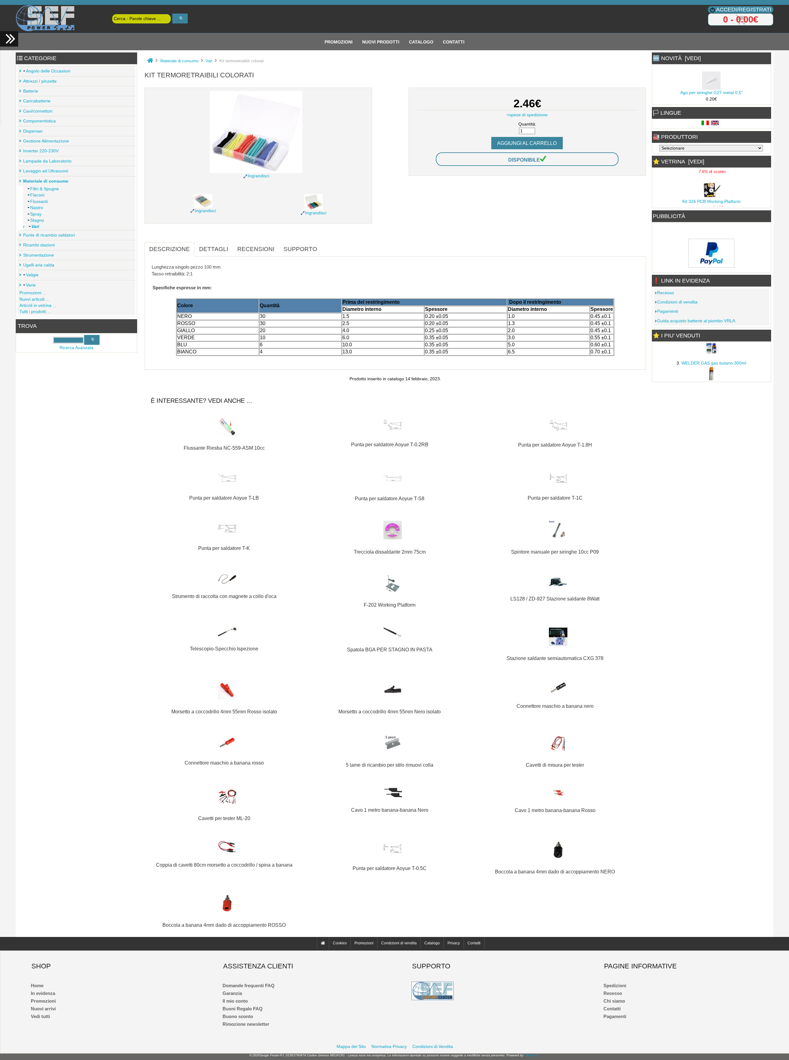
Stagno (37, 220)
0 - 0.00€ (740, 19)
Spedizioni (614, 985)
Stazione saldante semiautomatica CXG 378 (555, 658)
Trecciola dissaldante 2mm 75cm (390, 552)
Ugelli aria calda (38, 265)
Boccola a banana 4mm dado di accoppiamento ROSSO (224, 925)
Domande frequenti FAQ (249, 985)
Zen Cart (532, 1055)
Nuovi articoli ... (34, 299)
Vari (209, 61)
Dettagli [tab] (213, 249)
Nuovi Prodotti (380, 41)
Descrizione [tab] (169, 249)
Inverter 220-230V (41, 151)
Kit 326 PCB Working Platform (711, 197)
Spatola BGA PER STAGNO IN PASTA (389, 649)
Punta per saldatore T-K (224, 548)
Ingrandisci (205, 210)
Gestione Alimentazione (46, 141)
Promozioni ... (32, 293)
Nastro (36, 207)
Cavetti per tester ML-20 (224, 818)
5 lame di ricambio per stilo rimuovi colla (389, 765)
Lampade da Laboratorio (47, 161)
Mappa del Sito (351, 1046)
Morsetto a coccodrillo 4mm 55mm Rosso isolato (224, 711)
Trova (27, 326)
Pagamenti (667, 311)
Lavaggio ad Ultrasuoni (45, 171)
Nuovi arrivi (43, 1008)
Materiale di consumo (179, 61)
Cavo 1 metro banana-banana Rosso (555, 810)
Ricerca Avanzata (76, 347)
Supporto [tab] (300, 249)
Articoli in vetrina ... (37, 305)
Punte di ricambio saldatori (49, 235)
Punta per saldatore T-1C (555, 498)
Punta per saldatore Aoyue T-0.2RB (389, 444)
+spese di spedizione (527, 115)
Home (37, 985)
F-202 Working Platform (389, 605)
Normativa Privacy (389, 1046)
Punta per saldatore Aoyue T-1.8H (555, 445)
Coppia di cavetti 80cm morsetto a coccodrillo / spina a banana (224, 865)
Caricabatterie (37, 101)
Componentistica (39, 121)
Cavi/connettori (37, 111)
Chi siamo (614, 1001)
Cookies (340, 943)
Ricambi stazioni (39, 245)
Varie (31, 285)
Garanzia (232, 993)
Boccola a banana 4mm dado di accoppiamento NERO (555, 871)
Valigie (32, 275)
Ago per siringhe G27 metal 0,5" (711, 88)
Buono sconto (238, 1016)
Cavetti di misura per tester (555, 765)
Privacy (454, 943)
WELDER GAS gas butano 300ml (713, 359)
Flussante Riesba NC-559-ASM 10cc (224, 448)
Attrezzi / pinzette (40, 81)
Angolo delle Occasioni (48, 71)
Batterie (30, 91)
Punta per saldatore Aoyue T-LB (224, 498)
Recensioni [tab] (255, 249)
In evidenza (43, 993)
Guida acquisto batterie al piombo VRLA (696, 321)
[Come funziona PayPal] (711, 266)
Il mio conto (235, 1001)
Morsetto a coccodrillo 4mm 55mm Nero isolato (389, 711)
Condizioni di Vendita (432, 1046)
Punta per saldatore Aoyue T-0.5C (390, 868)
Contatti (453, 41)
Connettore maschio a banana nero (555, 706)
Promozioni (339, 41)
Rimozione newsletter (246, 1024)
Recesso (665, 293)
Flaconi (37, 195)
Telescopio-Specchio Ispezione (224, 648)
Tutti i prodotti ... (35, 311)
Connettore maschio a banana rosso (224, 762)
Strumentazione (38, 255)
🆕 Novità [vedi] (677, 58)
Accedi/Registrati (743, 9)
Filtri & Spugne (44, 189)
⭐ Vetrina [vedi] (678, 162)
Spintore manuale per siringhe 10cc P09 (555, 552)
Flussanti (39, 201)
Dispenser (33, 131)
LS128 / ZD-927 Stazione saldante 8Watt (554, 598)
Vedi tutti (40, 1016)
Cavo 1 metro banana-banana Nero (389, 810)
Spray (36, 214)
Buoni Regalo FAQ (243, 1008)
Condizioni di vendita (677, 302)
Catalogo (421, 41)
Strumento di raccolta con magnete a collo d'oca (224, 596)
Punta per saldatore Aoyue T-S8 (389, 498)
